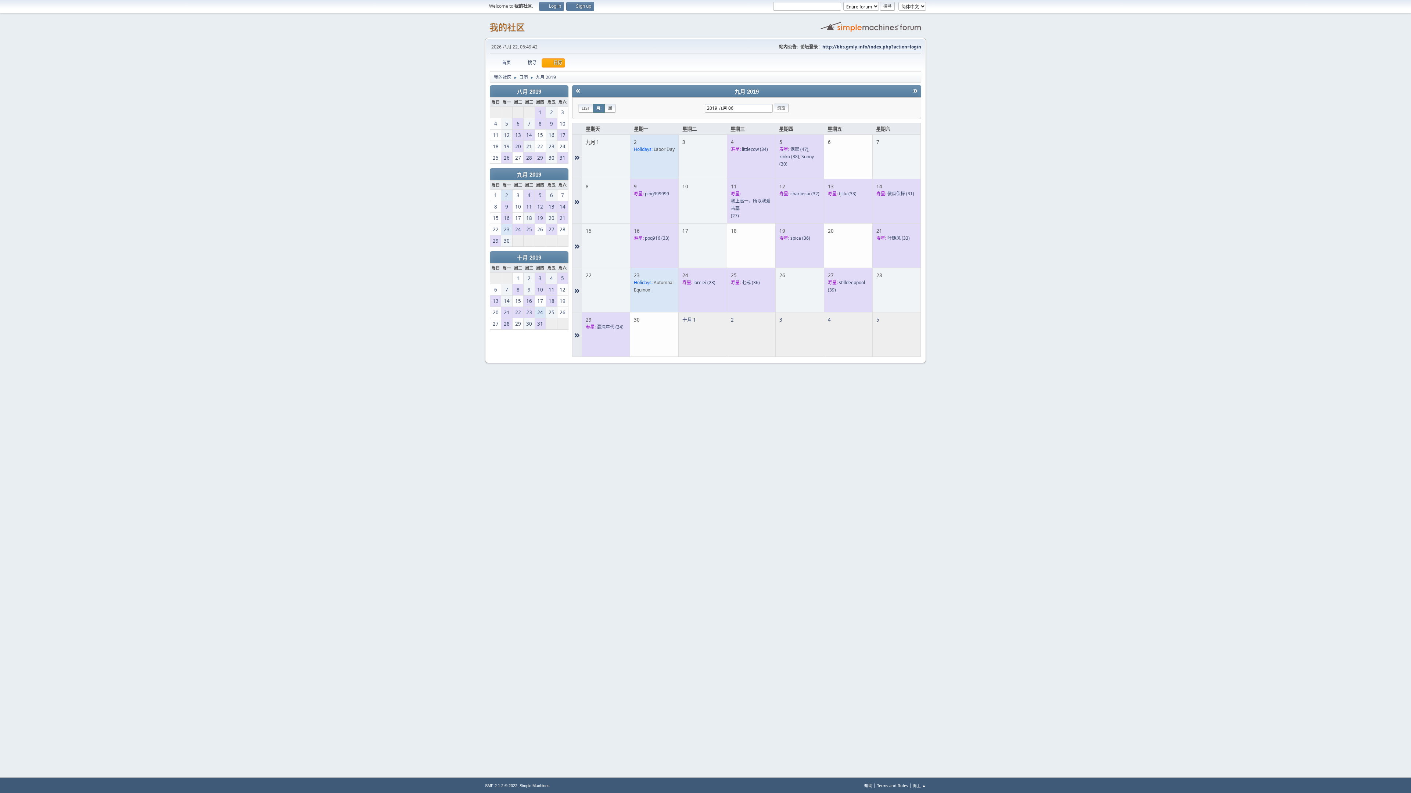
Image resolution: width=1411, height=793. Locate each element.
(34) (755, 149)
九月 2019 (529, 175)
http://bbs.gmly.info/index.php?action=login (871, 47)
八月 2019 (529, 92)
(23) (704, 282)
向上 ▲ (919, 785)
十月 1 (689, 319)
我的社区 (507, 27)
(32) (804, 194)
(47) (799, 149)
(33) (848, 194)
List (586, 108)
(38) (789, 156)
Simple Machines (535, 785)
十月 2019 (529, 258)
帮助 (868, 785)
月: (599, 108)
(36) (800, 238)
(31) (900, 194)
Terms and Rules (892, 785)
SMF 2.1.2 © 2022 (501, 785)
